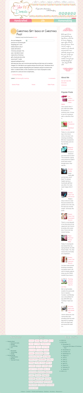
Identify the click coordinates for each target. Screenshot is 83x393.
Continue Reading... (17, 74)
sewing (31, 353)
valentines (50, 385)
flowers (44, 366)
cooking (39, 350)
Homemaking (65, 20)
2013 (62, 340)
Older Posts (51, 84)
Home (33, 84)
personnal (42, 359)
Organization (14, 357)
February (65, 367)
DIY (12, 347)
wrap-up (48, 362)
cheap (31, 343)
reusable (32, 347)
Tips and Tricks (15, 360)
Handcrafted (20, 20)
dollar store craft (35, 356)
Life (43, 20)
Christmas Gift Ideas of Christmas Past (37, 32)
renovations (39, 381)
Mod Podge (32, 372)
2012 (62, 342)
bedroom (49, 372)
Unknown (64, 85)
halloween (46, 356)
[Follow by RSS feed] (66, 14)
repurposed (48, 381)
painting (48, 378)
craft (45, 340)
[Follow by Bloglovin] (63, 14)
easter (38, 366)
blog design (39, 353)
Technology (14, 352)
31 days (31, 340)
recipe (31, 381)
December (66, 344)
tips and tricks (40, 362)
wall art (47, 369)
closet (31, 375)
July (64, 357)
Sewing (13, 344)
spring (31, 362)
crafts (38, 347)
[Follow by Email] (68, 14)
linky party (40, 378)
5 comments (52, 78)
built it (46, 353)
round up (26, 78)
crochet (38, 375)
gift (22, 78)
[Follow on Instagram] (74, 15)
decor (51, 340)
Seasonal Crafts (15, 343)
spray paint (32, 385)
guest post (32, 369)
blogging (32, 350)
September (66, 353)
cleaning (32, 366)
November (66, 349)
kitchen (36, 343)
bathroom (41, 372)
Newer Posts (15, 84)
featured (32, 378)
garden (46, 350)
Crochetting (14, 346)
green (37, 340)
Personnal (13, 350)
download (45, 375)
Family (12, 353)
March (64, 365)
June (64, 359)
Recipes (13, 358)
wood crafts (33, 388)
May (64, 361)
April (64, 363)
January (65, 369)
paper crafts (33, 359)
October (65, 351)
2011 (62, 371)
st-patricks (41, 385)
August (65, 355)
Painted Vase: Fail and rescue (71, 194)
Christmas (18, 78)
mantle (40, 369)
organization (45, 343)
